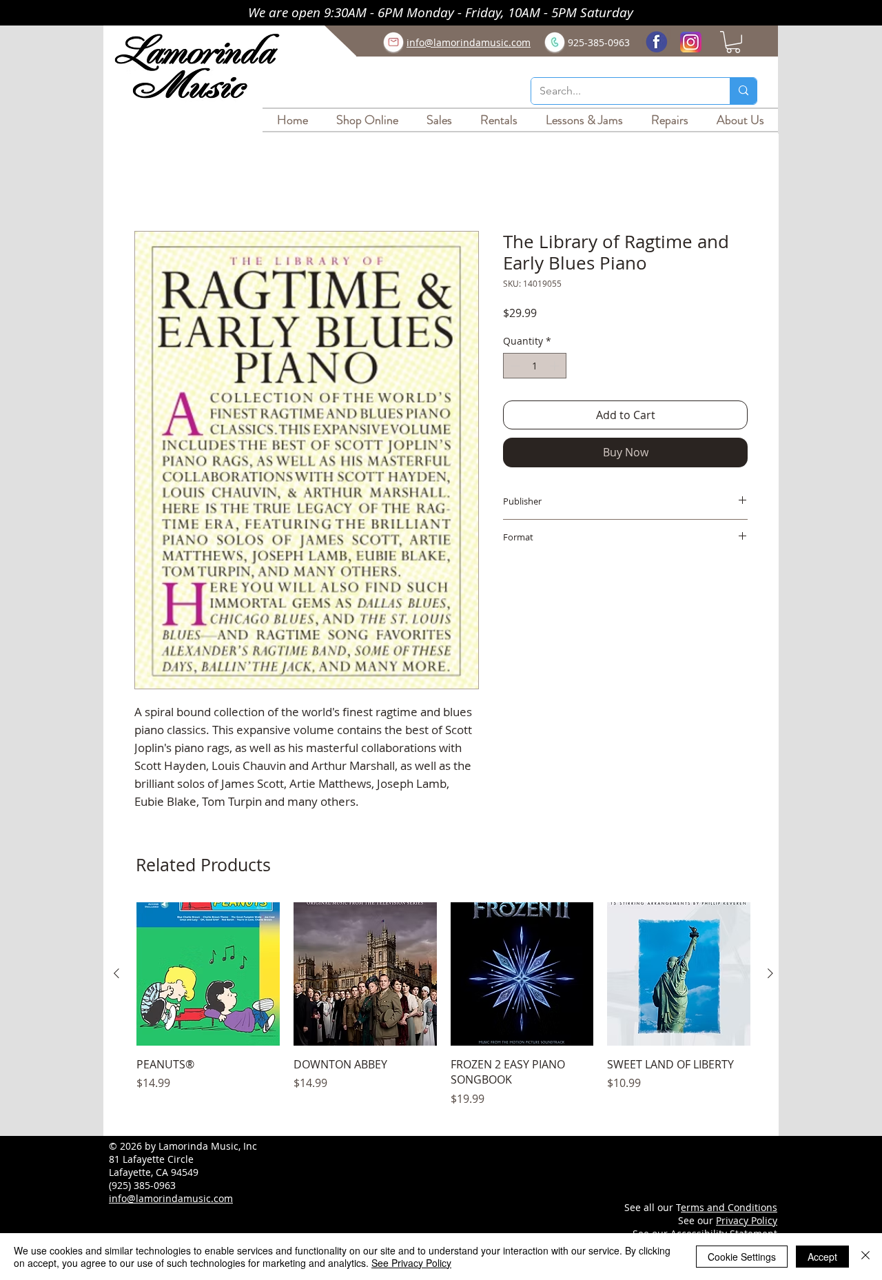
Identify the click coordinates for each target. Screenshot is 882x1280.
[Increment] (555, 368)
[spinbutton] (534, 368)
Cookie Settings (742, 1256)
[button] (733, 42)
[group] (443, 1014)
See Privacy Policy (411, 1263)
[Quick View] (208, 976)
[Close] (865, 1256)
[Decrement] (513, 368)
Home (150, 183)
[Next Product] (770, 975)
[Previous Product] (116, 975)
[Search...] (743, 91)
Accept (822, 1256)
